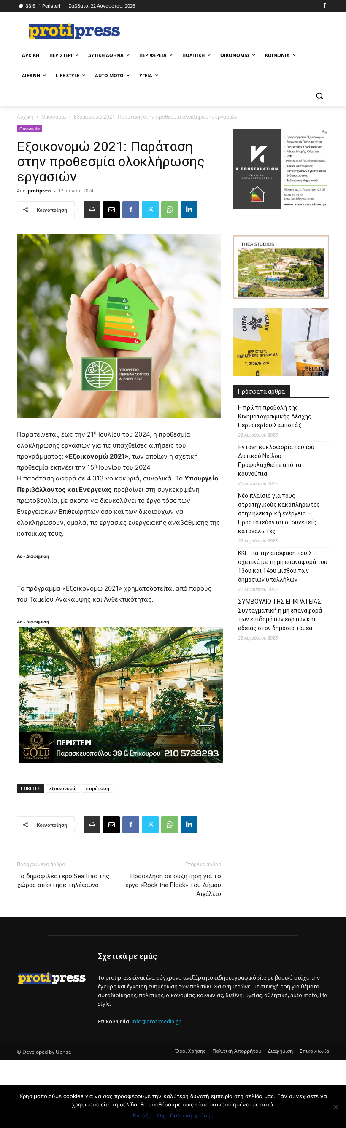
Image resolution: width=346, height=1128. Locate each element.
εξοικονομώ (62, 788)
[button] (319, 96)
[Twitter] (150, 209)
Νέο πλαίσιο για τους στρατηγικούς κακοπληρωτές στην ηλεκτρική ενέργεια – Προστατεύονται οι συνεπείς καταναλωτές (279, 513)
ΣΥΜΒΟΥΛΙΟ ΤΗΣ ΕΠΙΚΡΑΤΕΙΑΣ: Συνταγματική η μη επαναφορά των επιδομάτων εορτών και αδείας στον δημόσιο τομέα (280, 614)
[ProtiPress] (74, 31)
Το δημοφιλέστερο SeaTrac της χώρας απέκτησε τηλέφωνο (63, 880)
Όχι (161, 1115)
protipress (39, 190)
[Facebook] (324, 6)
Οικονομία (53, 116)
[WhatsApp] (169, 209)
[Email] (111, 209)
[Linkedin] (189, 209)
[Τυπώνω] (92, 209)
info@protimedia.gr (156, 1021)
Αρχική (25, 116)
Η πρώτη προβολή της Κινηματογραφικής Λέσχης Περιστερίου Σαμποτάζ (274, 416)
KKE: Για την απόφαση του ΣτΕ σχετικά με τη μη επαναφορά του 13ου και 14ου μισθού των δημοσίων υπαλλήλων (282, 566)
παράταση (97, 788)
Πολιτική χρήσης (192, 1115)
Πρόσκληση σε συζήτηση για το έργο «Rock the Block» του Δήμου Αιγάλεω (173, 885)
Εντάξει (143, 1115)
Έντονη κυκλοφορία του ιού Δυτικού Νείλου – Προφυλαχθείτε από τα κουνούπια (276, 460)
